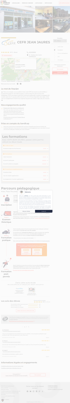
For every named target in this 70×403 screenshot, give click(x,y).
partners (26, 195)
